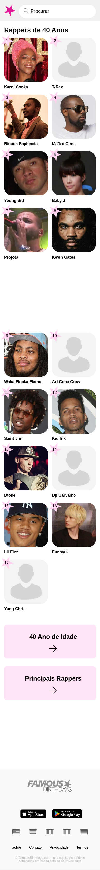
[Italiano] (67, 831)
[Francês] (50, 831)
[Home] (50, 786)
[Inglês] (16, 831)
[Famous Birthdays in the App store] (33, 813)
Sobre (16, 847)
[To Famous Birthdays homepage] (9, 11)
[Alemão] (84, 831)
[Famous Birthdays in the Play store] (67, 813)
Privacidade (59, 847)
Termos (82, 847)
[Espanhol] (33, 831)
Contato (35, 847)
